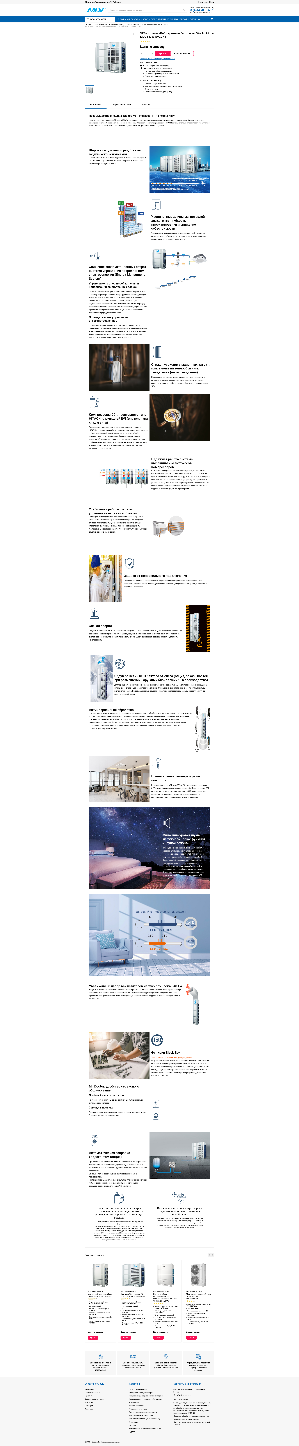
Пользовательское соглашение (186, 1419)
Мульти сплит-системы (138, 1409)
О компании (89, 1389)
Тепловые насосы (136, 1406)
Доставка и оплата (92, 1393)
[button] (211, 19)
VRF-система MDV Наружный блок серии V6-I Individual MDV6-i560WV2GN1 (133, 1294)
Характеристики (122, 104)
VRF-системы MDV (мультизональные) (109, 24)
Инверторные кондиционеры (141, 1393)
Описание (95, 104)
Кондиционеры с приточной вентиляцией (146, 1396)
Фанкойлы (133, 1422)
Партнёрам (89, 1406)
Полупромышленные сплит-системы (143, 1412)
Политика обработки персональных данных (191, 1416)
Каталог (88, 24)
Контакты (89, 1402)
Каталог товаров (98, 19)
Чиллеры (132, 1425)
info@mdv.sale (182, 1399)
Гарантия (88, 1396)
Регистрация (203, 2)
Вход (212, 2)
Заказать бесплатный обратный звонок (157, 59)
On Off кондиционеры (138, 1389)
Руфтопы (132, 1432)
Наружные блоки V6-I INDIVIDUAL (156, 24)
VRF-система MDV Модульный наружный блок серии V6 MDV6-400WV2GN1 (100, 1294)
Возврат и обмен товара (94, 1399)
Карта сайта (89, 1409)
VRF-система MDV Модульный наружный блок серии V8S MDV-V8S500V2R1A (198, 1295)
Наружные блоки (134, 24)
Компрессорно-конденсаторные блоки (145, 1428)
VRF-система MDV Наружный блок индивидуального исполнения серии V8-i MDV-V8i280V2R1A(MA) (165, 1296)
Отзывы (146, 104)
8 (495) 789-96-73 (202, 10)
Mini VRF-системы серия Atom (141, 1415)
